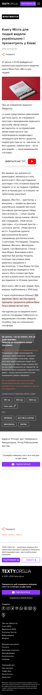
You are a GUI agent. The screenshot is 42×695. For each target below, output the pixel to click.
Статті (4, 626)
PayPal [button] (23, 424)
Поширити (10, 54)
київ (5, 534)
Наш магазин (7, 668)
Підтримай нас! (8, 665)
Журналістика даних (10, 644)
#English (5, 638)
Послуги (5, 647)
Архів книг (6, 677)
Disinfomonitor (8, 656)
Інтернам (5, 659)
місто (20, 534)
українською (20, 686)
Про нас (5, 623)
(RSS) (9, 626)
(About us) (13, 623)
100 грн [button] (7, 400)
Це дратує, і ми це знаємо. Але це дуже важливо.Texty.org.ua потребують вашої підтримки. (18, 340)
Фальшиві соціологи (10, 650)
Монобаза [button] (9, 424)
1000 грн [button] (32, 400)
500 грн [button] (19, 400)
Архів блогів (7, 674)
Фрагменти (6, 629)
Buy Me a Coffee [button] (26, 418)
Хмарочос (7, 108)
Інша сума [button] (8, 406)
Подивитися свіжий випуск (21, 598)
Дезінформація (8, 653)
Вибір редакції (8, 635)
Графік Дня (6, 671)
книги (12, 534)
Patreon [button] (8, 418)
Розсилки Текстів (9, 632)
